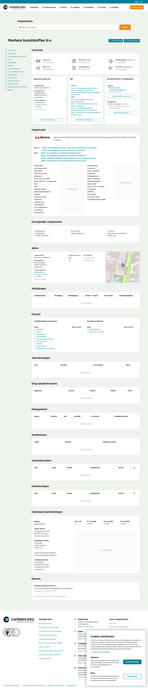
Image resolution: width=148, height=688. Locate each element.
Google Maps (38, 97)
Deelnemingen (13, 84)
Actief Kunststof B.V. (114, 88)
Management (12, 75)
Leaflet (132, 282)
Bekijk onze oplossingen (85, 626)
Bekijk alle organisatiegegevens (84, 120)
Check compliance (133, 41)
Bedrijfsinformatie (45, 623)
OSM (138, 282)
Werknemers (12, 78)
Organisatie (34, 7)
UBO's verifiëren (45, 647)
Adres (10, 59)
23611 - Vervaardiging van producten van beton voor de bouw (84, 105)
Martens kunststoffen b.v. (117, 90)
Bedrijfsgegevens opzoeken (49, 627)
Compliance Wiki (45, 658)
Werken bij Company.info (118, 627)
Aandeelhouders (14, 81)
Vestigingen (12, 62)
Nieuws (10, 90)
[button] (122, 265)
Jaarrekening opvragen (47, 639)
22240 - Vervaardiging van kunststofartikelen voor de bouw (85, 93)
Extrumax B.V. (40, 231)
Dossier (10, 65)
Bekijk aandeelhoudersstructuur (121, 96)
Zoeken (125, 27)
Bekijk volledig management (121, 112)
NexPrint (111, 231)
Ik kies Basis (132, 676)
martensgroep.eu (40, 102)
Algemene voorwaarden (55, 685)
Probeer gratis (137, 7)
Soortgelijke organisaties (17, 56)
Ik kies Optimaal (132, 662)
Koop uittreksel (117, 41)
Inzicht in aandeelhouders (48, 635)
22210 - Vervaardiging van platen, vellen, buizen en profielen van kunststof (84, 89)
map (122, 267)
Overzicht (11, 50)
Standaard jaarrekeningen (17, 87)
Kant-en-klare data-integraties (50, 654)
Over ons (112, 623)
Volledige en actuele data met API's (51, 651)
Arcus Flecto (75, 231)
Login (136, 2)
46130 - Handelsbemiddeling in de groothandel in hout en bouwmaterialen (84, 109)
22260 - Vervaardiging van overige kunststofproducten (82, 100)
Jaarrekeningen (14, 68)
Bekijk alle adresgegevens (48, 120)
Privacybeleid (71, 685)
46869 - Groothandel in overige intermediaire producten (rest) (85, 113)
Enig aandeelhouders (15, 71)
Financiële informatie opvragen (50, 631)
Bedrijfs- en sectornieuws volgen (50, 643)
